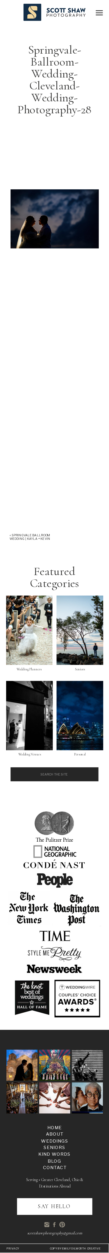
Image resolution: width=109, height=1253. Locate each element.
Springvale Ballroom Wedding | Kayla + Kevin (30, 537)
